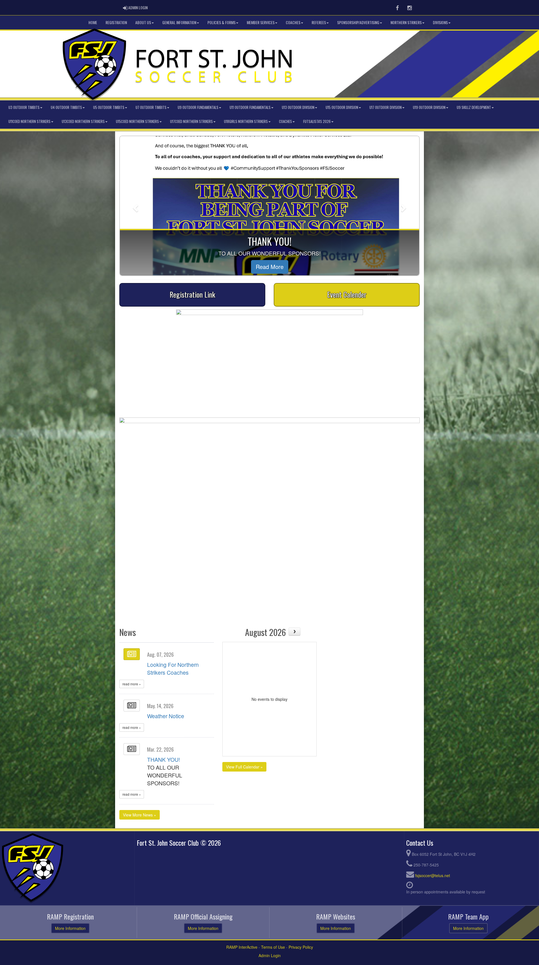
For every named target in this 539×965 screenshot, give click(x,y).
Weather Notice (165, 716)
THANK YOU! (163, 759)
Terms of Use (273, 947)
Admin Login (270, 955)
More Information (70, 928)
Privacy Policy (301, 947)
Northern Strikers (406, 22)
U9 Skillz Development (474, 107)
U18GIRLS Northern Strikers (246, 121)
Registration (116, 22)
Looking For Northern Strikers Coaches (173, 668)
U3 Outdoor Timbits (24, 107)
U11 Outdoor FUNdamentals (250, 107)
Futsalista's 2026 (317, 121)
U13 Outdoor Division (298, 107)
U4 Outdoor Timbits (66, 107)
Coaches (293, 22)
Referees (319, 22)
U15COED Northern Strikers (137, 121)
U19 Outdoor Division (429, 107)
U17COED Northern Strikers (191, 121)
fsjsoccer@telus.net (432, 875)
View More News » (139, 815)
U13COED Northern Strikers (83, 121)
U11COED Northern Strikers (29, 121)
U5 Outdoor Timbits (108, 107)
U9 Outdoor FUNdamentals (198, 107)
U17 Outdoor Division (385, 107)
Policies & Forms (221, 22)
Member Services (261, 22)
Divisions (440, 22)
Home (92, 22)
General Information (179, 22)
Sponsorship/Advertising (358, 22)
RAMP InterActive (241, 947)
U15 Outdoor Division (342, 107)
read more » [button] (131, 683)
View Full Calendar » (244, 767)
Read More (162, 267)
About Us (143, 22)
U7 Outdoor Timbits (151, 107)
